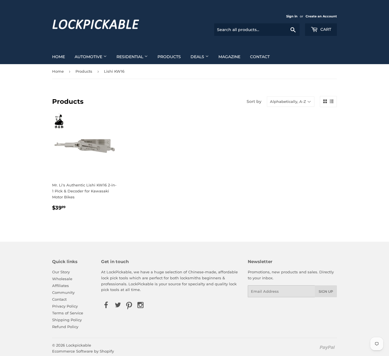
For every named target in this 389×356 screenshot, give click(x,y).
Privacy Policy (65, 306)
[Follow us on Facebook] (106, 305)
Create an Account (321, 16)
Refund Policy (65, 326)
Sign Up (326, 291)
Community (63, 292)
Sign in (292, 16)
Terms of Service (67, 313)
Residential (130, 56)
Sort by (254, 101)
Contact (260, 56)
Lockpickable (78, 345)
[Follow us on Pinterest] (129, 305)
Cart (325, 29)
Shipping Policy (67, 320)
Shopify (107, 351)
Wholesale (62, 278)
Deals (198, 56)
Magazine (229, 56)
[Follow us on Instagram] (141, 305)
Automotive (89, 56)
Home (58, 56)
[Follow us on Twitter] (117, 305)
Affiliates (60, 285)
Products (169, 56)
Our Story (61, 272)
